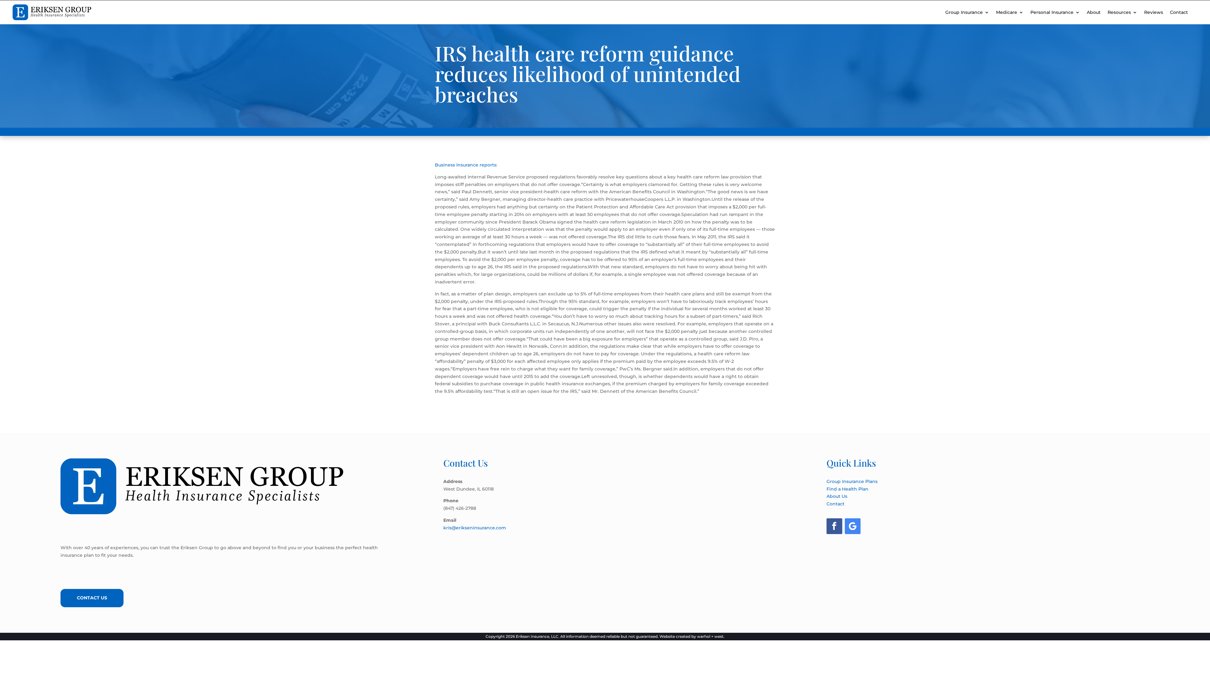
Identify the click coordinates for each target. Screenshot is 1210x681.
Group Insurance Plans (852, 481)
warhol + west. (710, 636)
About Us (837, 496)
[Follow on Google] (853, 526)
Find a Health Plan (847, 489)
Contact (1179, 12)
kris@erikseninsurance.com (474, 528)
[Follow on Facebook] (834, 526)
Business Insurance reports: (466, 165)
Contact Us (92, 598)
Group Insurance (964, 12)
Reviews (1153, 12)
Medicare (1006, 12)
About (1094, 12)
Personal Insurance (1052, 12)
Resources (1119, 12)
